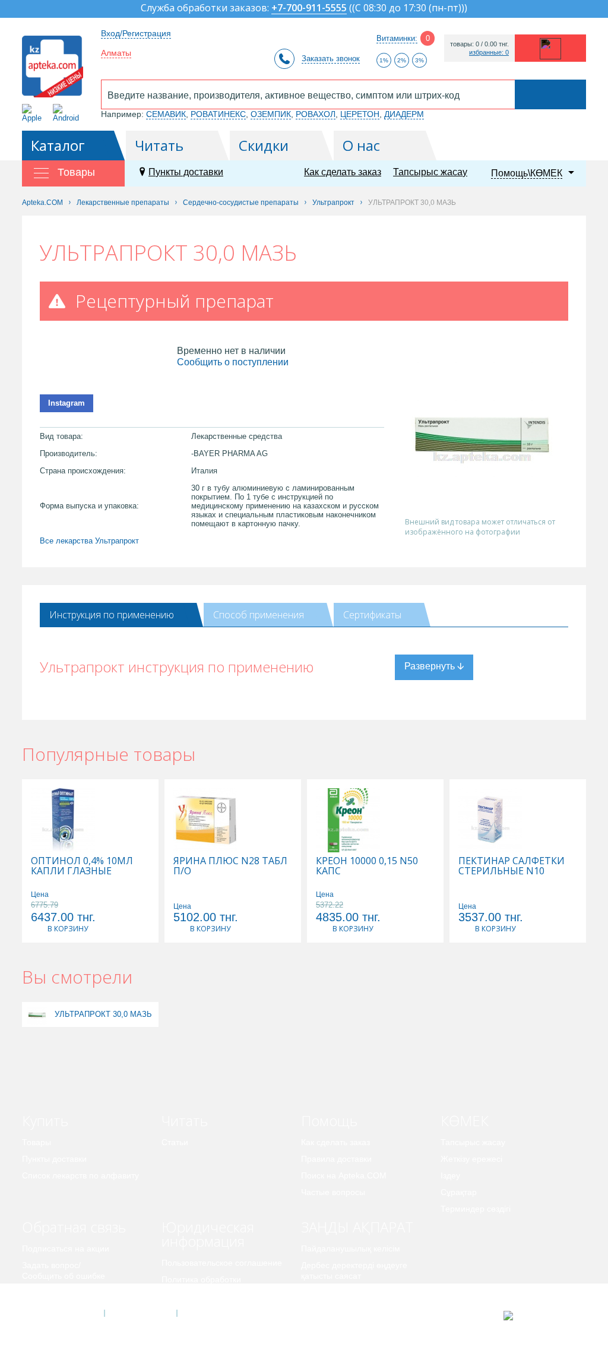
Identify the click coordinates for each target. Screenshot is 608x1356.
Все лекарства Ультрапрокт (89, 540)
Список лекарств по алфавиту (80, 1175)
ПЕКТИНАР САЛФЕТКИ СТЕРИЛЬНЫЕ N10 (511, 866)
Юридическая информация (208, 1234)
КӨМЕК (465, 1120)
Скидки (264, 145)
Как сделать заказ (342, 172)
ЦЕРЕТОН (359, 114)
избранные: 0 (489, 52)
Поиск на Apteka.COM (344, 1175)
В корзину (68, 929)
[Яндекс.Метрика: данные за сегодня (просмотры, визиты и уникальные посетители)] (538, 1315)
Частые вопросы (333, 1192)
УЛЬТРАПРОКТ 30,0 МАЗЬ (103, 1014)
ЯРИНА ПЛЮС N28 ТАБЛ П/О (230, 866)
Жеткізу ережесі (471, 1159)
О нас (361, 145)
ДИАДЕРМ (404, 114)
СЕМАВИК (166, 114)
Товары (36, 1142)
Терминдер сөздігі (476, 1208)
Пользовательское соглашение (222, 1263)
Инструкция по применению (111, 614)
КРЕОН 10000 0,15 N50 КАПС (367, 866)
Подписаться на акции (65, 1248)
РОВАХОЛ (315, 114)
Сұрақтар (459, 1192)
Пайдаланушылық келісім (350, 1248)
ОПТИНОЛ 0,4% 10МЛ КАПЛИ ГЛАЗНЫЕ (82, 866)
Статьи (175, 1142)
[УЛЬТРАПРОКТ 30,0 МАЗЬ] (37, 1014)
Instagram (66, 403)
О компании (140, 1313)
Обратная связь (74, 1227)
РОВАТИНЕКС (218, 114)
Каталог (58, 145)
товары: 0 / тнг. (479, 44)
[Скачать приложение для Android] (68, 113)
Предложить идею (57, 1292)
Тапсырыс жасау (430, 172)
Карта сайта (213, 1313)
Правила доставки (336, 1159)
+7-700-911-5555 (309, 8)
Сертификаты (372, 614)
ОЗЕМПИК (271, 114)
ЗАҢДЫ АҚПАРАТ (357, 1227)
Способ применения (258, 614)
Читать (159, 145)
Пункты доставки (185, 172)
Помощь (329, 1120)
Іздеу (450, 1175)
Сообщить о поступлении (233, 362)
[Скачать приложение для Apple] (34, 113)
